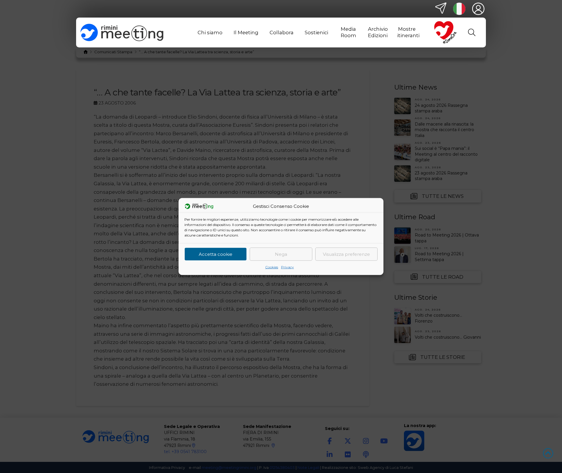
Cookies (271, 267)
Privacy (287, 267)
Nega (281, 254)
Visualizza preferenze (346, 254)
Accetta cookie (215, 254)
